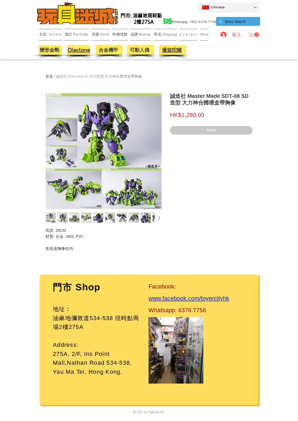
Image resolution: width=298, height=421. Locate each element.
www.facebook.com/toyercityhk (189, 298)
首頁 (49, 76)
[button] (254, 34)
